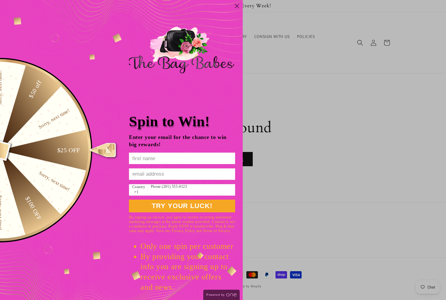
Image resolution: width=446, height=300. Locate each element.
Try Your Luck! (182, 206)
